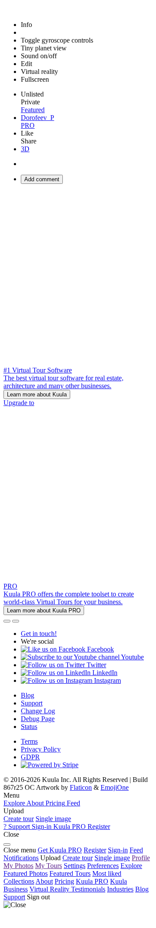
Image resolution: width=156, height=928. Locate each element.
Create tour (18, 818)
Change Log (38, 711)
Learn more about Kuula (37, 394)
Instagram (106, 680)
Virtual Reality (50, 889)
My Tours (48, 865)
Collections (18, 881)
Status (29, 726)
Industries (120, 889)
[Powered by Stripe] (49, 764)
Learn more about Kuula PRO (44, 610)
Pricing (64, 881)
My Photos (18, 865)
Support (31, 703)
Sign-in (118, 850)
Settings (74, 865)
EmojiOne (115, 787)
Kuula (92, 881)
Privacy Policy (41, 749)
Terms (29, 741)
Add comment (41, 179)
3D (25, 149)
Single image (53, 818)
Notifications (21, 857)
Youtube (132, 657)
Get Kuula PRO (60, 850)
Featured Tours (70, 873)
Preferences (103, 865)
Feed (136, 850)
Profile (141, 857)
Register (95, 850)
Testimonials (88, 889)
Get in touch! (39, 633)
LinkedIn (104, 672)
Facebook (99, 649)
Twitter (95, 665)
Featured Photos (25, 873)
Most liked (106, 873)
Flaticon (81, 787)
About (44, 881)
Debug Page (38, 718)
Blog (27, 695)
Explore (131, 865)
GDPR (30, 757)
